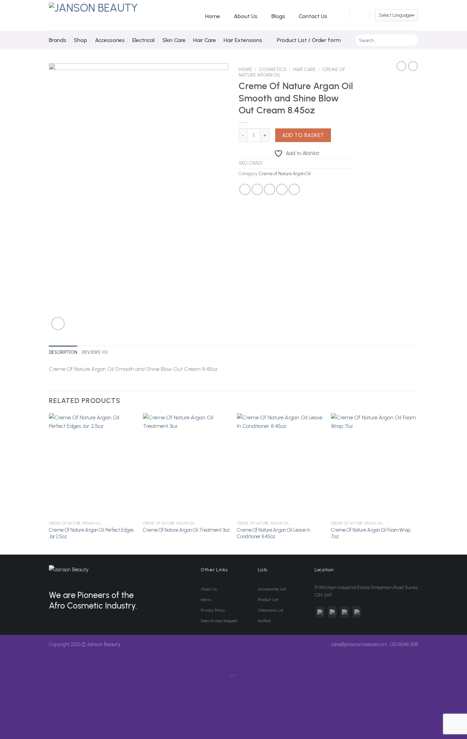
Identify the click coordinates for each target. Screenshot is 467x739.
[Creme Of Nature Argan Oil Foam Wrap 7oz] (374, 465)
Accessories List (272, 589)
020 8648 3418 (404, 644)
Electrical (143, 40)
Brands (57, 40)
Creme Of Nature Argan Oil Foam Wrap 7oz (371, 533)
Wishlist (264, 620)
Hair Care (204, 40)
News (206, 599)
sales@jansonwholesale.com (359, 644)
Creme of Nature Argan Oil (285, 173)
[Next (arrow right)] (27, 691)
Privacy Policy (213, 610)
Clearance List (270, 610)
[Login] (340, 15)
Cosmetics (272, 69)
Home (212, 16)
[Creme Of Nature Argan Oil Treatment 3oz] (186, 465)
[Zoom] (58, 323)
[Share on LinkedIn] (294, 189)
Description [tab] (63, 352)
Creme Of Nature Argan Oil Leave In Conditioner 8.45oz (273, 533)
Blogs (278, 16)
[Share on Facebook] (245, 189)
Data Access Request (219, 620)
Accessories (110, 40)
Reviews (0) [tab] (95, 352)
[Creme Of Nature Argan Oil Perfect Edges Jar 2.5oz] (92, 465)
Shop (80, 40)
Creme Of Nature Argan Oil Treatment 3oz (186, 530)
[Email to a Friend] (269, 189)
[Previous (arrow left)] (6, 691)
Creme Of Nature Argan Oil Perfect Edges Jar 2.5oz (91, 533)
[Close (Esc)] (6, 663)
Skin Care (174, 40)
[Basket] (360, 15)
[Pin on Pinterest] (282, 189)
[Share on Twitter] (257, 189)
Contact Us (313, 16)
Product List (268, 599)
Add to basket (303, 135)
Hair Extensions (243, 40)
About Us (245, 16)
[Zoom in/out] (27, 663)
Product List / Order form (309, 40)
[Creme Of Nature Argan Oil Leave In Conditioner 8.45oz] (280, 465)
